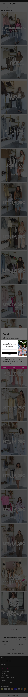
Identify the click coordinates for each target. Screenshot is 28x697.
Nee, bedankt (9, 354)
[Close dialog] (26, 340)
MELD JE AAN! (9, 353)
